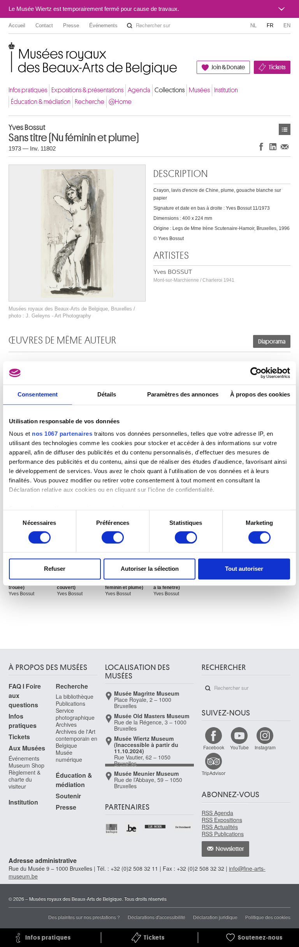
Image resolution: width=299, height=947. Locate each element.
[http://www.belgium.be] (132, 828)
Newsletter (230, 849)
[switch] (113, 537)
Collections (170, 90)
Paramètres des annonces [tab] (182, 394)
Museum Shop (26, 765)
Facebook (213, 747)
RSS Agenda (217, 812)
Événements (103, 25)
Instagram (265, 747)
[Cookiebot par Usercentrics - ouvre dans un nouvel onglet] (256, 373)
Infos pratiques (28, 90)
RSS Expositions (222, 819)
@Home (120, 101)
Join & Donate (228, 67)
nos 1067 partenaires (62, 433)
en (286, 25)
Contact (44, 25)
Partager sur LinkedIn (273, 146)
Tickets (277, 67)
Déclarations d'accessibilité (156, 917)
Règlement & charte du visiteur (24, 779)
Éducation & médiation (40, 101)
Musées (199, 90)
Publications (70, 703)
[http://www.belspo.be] (112, 828)
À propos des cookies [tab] (260, 394)
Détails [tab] (106, 394)
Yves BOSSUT (193, 275)
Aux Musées (27, 748)
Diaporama (271, 341)
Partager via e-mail (284, 146)
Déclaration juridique (215, 917)
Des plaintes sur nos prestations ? (84, 917)
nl (253, 25)
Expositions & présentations (87, 90)
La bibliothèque (74, 696)
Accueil (17, 25)
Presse (71, 25)
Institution (226, 90)
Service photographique (75, 714)
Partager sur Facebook (261, 146)
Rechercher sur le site (129, 25)
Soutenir (68, 795)
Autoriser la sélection (150, 569)
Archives (66, 724)
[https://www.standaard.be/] (183, 827)
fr (270, 25)
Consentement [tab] (38, 394)
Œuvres (284, 129)
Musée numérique (69, 756)
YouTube (239, 747)
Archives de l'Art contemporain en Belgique (76, 738)
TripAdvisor (213, 773)
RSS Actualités (220, 826)
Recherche (89, 101)
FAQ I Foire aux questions (25, 695)
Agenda (139, 90)
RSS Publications (223, 833)
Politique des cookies (267, 917)
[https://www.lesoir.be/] (155, 825)
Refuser (54, 569)
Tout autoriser (244, 569)
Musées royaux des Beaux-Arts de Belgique (9, 50)
